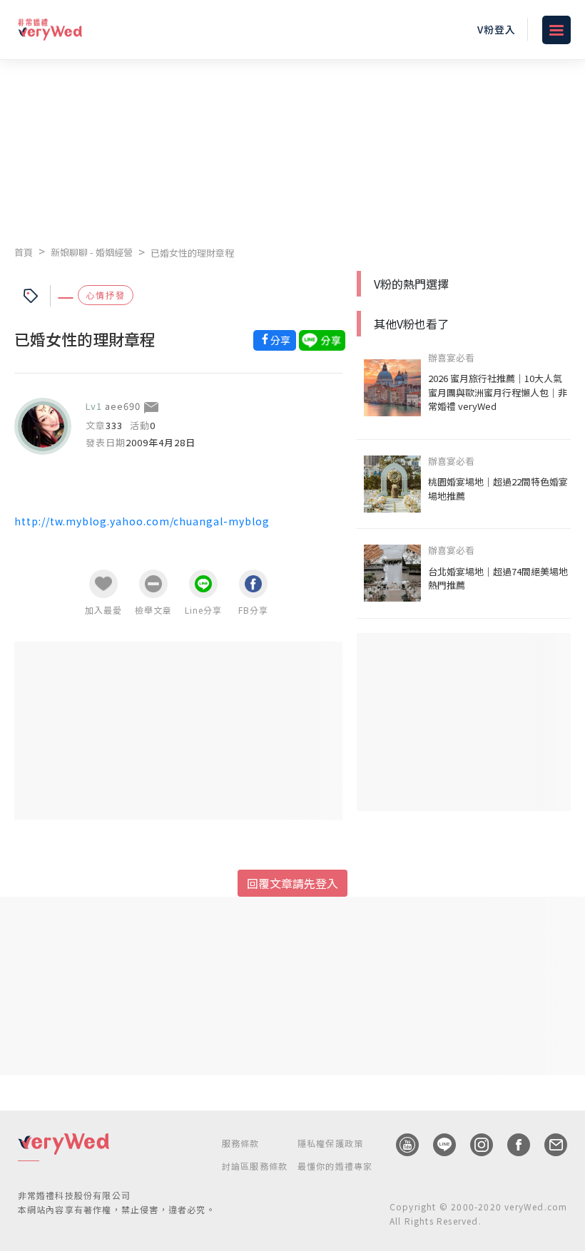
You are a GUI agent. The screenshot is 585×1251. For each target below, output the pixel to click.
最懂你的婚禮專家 (335, 1166)
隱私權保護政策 (330, 1143)
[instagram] (474, 1144)
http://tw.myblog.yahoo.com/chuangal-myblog (142, 521)
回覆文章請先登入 (292, 883)
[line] (437, 1144)
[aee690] (42, 426)
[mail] (548, 1144)
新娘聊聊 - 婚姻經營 (92, 252)
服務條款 (241, 1143)
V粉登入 (496, 29)
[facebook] (511, 1144)
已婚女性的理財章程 (192, 252)
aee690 (123, 406)
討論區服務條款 (255, 1166)
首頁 (23, 252)
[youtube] (400, 1144)
